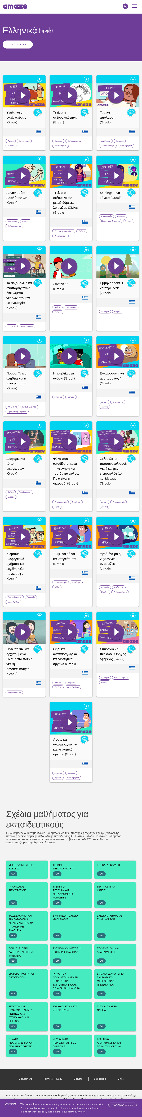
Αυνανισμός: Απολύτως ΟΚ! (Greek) (17, 198)
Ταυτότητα (76, 502)
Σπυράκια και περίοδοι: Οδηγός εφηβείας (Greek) (113, 654)
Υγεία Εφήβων (60, 145)
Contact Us (25, 1078)
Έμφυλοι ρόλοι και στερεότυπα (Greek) (64, 559)
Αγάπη (11, 141)
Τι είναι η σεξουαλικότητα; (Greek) (65, 117)
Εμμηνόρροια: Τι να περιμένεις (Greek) (112, 288)
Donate (78, 1078)
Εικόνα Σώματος (29, 407)
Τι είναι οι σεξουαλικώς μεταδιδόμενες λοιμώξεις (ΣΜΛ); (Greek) (65, 203)
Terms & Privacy (52, 1078)
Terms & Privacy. (76, 1111)
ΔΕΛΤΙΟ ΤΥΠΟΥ (17, 44)
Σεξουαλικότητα (74, 141)
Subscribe (100, 1078)
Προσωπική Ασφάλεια (64, 231)
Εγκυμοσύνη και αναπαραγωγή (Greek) (112, 378)
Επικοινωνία (24, 141)
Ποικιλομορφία (25, 492)
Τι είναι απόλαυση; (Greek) (108, 117)
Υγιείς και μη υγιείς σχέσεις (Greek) (16, 117)
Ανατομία (105, 311)
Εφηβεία (25, 221)
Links (120, 1078)
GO (13, 874)
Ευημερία (58, 141)
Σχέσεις (11, 145)
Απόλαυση (105, 141)
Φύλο (57, 507)
